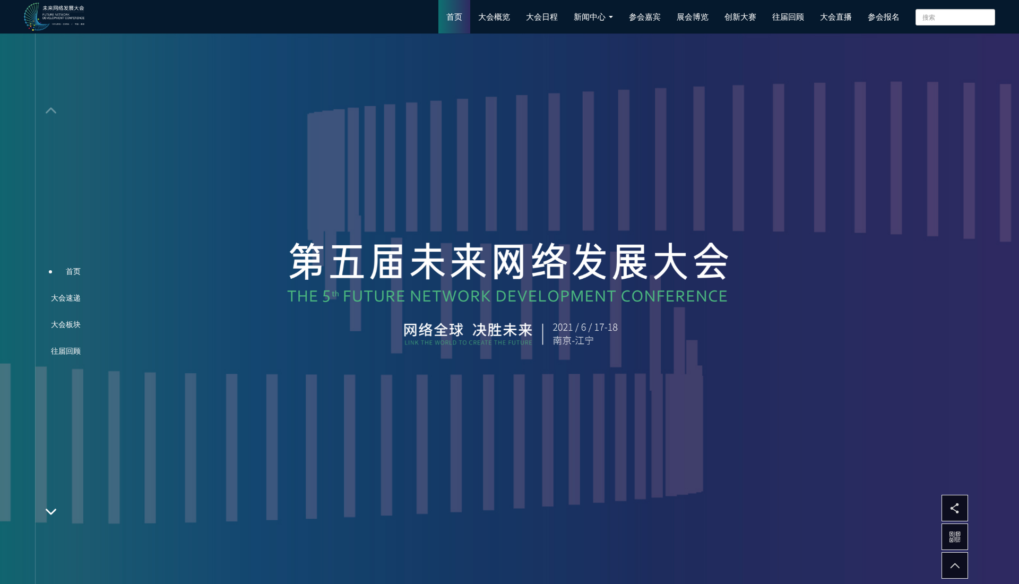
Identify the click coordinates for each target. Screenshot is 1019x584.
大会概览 (494, 17)
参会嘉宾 (645, 17)
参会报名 (884, 17)
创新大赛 (740, 17)
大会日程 (542, 17)
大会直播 (836, 17)
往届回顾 (788, 17)
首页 (454, 17)
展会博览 (693, 17)
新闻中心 (591, 17)
